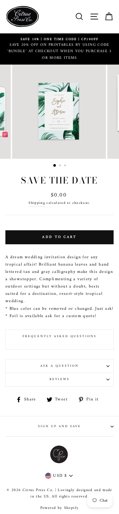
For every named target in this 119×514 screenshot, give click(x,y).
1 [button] (54, 165)
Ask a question (59, 366)
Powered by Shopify (59, 508)
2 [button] (60, 166)
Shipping (37, 203)
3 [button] (65, 166)
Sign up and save (59, 426)
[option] (59, 49)
